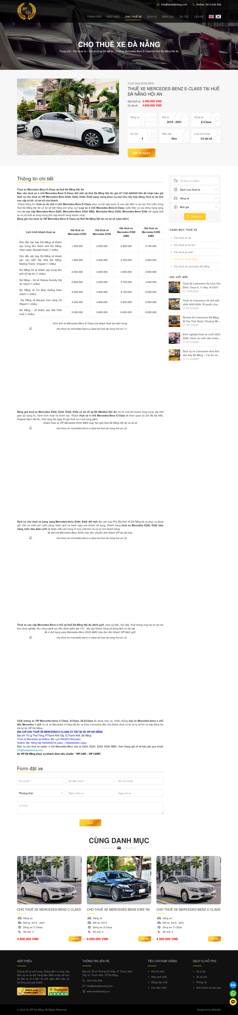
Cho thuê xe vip (182, 237)
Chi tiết (75, 939)
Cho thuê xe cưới (183, 252)
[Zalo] (233, 984)
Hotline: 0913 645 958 (209, 4)
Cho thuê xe (133, 16)
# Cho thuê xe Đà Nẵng (141, 83)
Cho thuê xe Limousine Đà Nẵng (192, 266)
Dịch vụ (152, 16)
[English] (211, 16)
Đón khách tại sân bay (208, 987)
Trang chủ (94, 16)
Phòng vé (201, 982)
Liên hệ (199, 16)
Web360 (216, 1009)
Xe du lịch (201, 977)
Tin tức (184, 16)
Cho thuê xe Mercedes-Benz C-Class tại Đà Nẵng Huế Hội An (49, 909)
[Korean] (218, 16)
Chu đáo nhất (158, 987)
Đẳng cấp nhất (159, 982)
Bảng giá (168, 16)
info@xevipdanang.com (174, 4)
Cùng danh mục (119, 840)
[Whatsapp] (233, 993)
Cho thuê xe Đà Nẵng (101, 51)
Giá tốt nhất (157, 971)
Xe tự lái (200, 971)
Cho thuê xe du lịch (184, 245)
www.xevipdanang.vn (98, 991)
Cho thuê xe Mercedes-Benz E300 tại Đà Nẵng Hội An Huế (118, 909)
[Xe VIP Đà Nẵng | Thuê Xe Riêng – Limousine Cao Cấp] (26, 11)
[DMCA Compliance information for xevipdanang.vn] (31, 991)
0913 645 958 (94, 980)
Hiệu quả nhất (159, 977)
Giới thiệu (113, 16)
